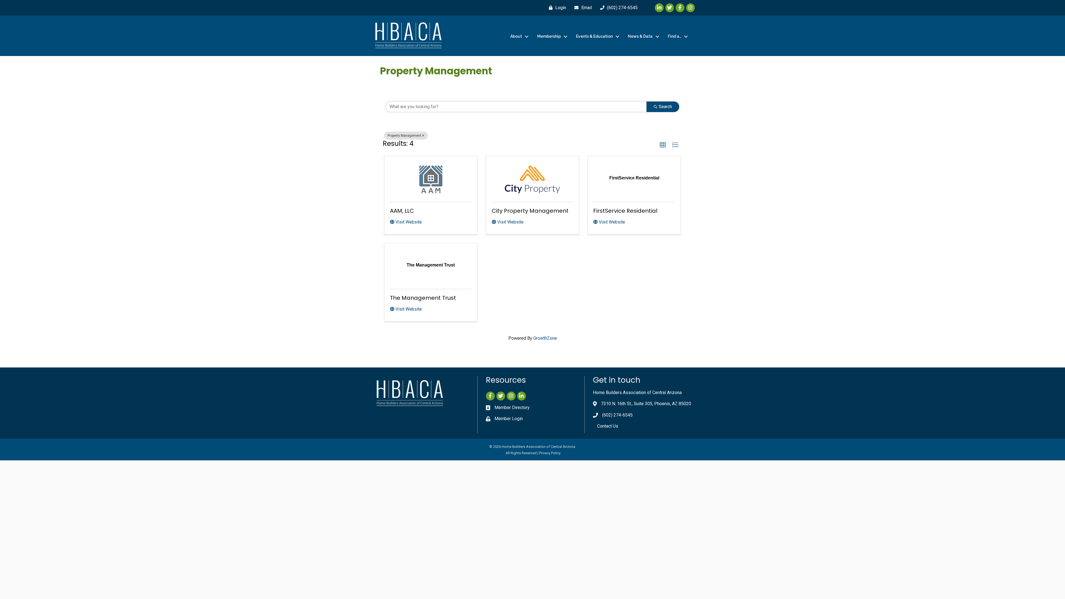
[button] (662, 145)
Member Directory (512, 407)
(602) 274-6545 (617, 415)
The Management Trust (423, 298)
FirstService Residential (625, 211)
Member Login (509, 418)
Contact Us (607, 426)
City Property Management (530, 211)
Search (665, 106)
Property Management (404, 136)
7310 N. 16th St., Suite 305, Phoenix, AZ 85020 (646, 403)
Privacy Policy (550, 453)
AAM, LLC (402, 211)
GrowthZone (545, 338)
